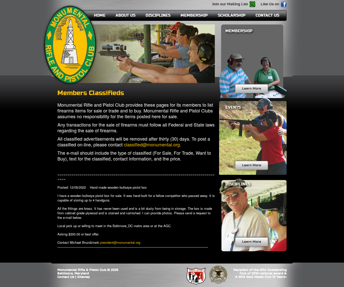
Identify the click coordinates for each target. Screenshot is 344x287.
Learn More (251, 89)
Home (100, 15)
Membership (194, 15)
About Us (125, 15)
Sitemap (83, 277)
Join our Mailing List (230, 4)
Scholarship (232, 15)
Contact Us (267, 15)
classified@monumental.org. (152, 144)
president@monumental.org (120, 242)
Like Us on (270, 4)
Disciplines (158, 15)
